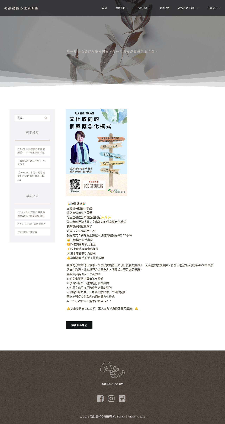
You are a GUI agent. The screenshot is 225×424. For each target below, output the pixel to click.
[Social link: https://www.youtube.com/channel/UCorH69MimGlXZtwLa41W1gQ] (123, 399)
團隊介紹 (164, 8)
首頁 (104, 8)
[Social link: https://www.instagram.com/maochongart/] (112, 399)
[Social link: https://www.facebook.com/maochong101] (101, 399)
